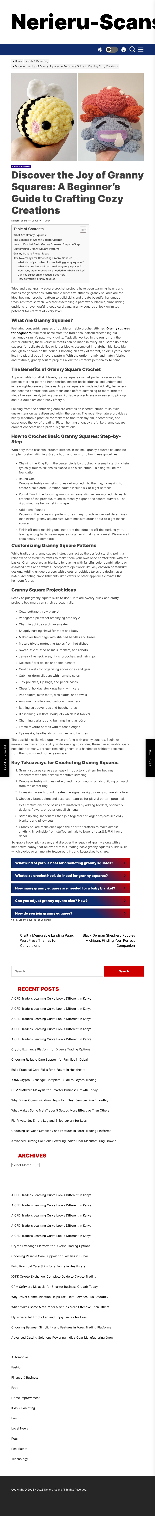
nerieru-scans (19, 220)
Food (15, 1388)
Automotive (19, 1357)
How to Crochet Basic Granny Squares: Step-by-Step (46, 244)
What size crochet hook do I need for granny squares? (49, 266)
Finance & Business (24, 1377)
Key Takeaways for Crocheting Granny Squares (42, 258)
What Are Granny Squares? (30, 235)
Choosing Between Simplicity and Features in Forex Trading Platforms (61, 1131)
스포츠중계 (105, 831)
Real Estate (19, 1449)
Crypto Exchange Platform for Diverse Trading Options (50, 1049)
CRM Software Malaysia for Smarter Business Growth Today (54, 1090)
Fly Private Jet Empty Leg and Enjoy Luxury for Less (49, 1120)
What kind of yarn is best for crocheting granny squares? (51, 262)
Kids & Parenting (23, 1408)
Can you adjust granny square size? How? (42, 274)
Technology (19, 1459)
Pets (14, 1438)
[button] (70, 863)
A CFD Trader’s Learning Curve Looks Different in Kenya (51, 998)
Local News (19, 1428)
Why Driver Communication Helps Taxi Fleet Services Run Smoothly (59, 1100)
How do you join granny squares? (37, 278)
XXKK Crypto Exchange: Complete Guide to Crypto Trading (53, 1080)
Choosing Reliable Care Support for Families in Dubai (49, 1059)
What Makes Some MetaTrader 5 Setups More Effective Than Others (60, 1110)
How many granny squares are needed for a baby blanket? (51, 270)
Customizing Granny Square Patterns (36, 248)
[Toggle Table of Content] (81, 229)
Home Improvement (25, 1398)
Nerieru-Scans (77, 21)
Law (14, 1418)
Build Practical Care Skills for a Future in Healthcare (48, 1070)
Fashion (16, 1367)
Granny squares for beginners (35, 919)
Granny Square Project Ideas (31, 253)
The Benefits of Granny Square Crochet (37, 239)
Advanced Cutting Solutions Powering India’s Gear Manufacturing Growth (63, 1141)
